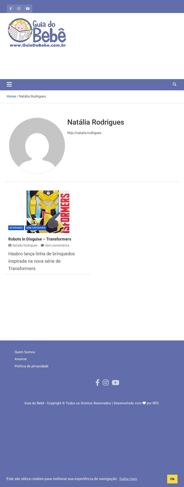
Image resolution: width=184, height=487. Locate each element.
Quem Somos (25, 352)
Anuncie (21, 359)
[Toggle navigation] (9, 84)
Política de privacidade (31, 366)
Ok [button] (172, 479)
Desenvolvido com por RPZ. (137, 403)
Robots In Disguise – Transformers (39, 239)
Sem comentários (57, 245)
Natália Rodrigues (25, 245)
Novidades (16, 227)
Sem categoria (35, 227)
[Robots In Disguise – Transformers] (47, 211)
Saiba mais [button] (128, 479)
